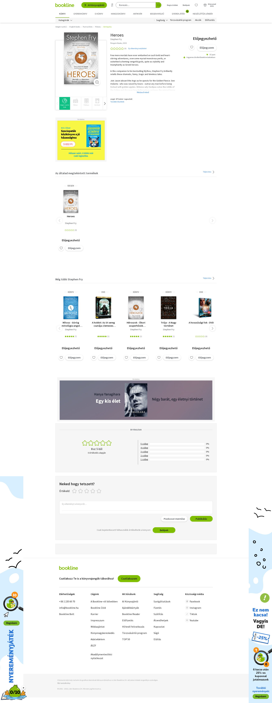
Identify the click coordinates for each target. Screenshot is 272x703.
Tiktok (193, 614)
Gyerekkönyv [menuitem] (80, 13)
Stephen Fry (70, 223)
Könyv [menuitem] (62, 13)
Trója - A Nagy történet (168, 324)
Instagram (195, 607)
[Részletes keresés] (112, 5)
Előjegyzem (207, 47)
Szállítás (158, 614)
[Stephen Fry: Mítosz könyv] (70, 307)
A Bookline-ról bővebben (104, 601)
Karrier (94, 614)
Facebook (195, 601)
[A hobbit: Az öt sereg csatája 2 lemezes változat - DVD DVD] (103, 307)
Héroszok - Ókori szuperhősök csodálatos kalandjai (136, 324)
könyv (71, 292)
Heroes (71, 216)
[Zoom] (97, 82)
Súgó (156, 632)
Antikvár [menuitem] (137, 13)
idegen (71, 185)
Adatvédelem (98, 639)
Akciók (198, 20)
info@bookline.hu (69, 607)
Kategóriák (64, 20)
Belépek (186, 5)
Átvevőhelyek (161, 620)
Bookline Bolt (66, 614)
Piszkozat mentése (174, 518)
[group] (64, 103)
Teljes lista (207, 172)
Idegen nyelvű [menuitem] (157, 13)
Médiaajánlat (98, 626)
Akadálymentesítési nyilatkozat (101, 656)
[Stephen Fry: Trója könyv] (168, 307)
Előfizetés (210, 20)
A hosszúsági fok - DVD (201, 322)
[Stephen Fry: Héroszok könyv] (136, 307)
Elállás (157, 639)
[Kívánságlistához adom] (192, 47)
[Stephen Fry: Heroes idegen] (81, 58)
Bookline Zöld (98, 607)
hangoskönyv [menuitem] (118, 13)
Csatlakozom (129, 578)
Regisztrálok (172, 5)
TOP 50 (126, 639)
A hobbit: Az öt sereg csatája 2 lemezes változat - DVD (103, 324)
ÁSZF (93, 645)
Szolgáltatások (162, 601)
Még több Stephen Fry (69, 279)
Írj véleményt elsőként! (137, 48)
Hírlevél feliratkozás (133, 626)
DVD (103, 292)
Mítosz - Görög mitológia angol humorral (71, 324)
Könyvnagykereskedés (102, 632)
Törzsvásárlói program (180, 20)
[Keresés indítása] (158, 5)
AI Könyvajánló (96, 5)
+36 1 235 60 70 (67, 601)
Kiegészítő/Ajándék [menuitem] (203, 13)
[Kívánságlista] (196, 5)
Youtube (194, 620)
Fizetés (158, 607)
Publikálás (201, 518)
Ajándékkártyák (130, 607)
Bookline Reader (131, 614)
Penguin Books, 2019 (118, 43)
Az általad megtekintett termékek (76, 173)
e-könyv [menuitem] (99, 13)
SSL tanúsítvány (63, 683)
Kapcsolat (159, 626)
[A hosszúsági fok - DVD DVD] (201, 307)
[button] (105, 103)
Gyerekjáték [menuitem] (180, 12)
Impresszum (97, 620)
